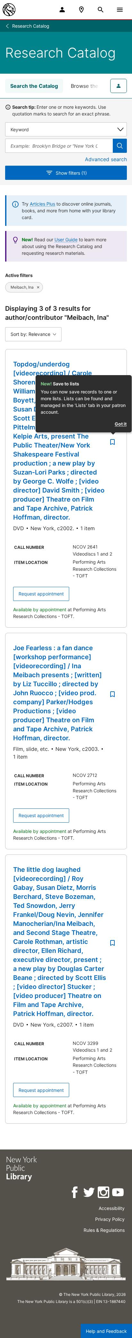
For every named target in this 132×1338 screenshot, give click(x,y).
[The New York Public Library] (9, 9)
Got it (121, 424)
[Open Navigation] (119, 9)
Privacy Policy (110, 1219)
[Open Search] (100, 9)
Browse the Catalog (95, 86)
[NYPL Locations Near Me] (81, 9)
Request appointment (41, 593)
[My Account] (62, 9)
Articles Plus (42, 204)
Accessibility (112, 1208)
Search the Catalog (34, 86)
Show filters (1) (71, 173)
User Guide (66, 239)
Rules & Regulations (104, 1230)
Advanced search (106, 159)
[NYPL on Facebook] (75, 1193)
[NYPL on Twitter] (89, 1193)
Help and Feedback (106, 1331)
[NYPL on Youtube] (118, 1193)
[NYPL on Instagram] (104, 1193)
